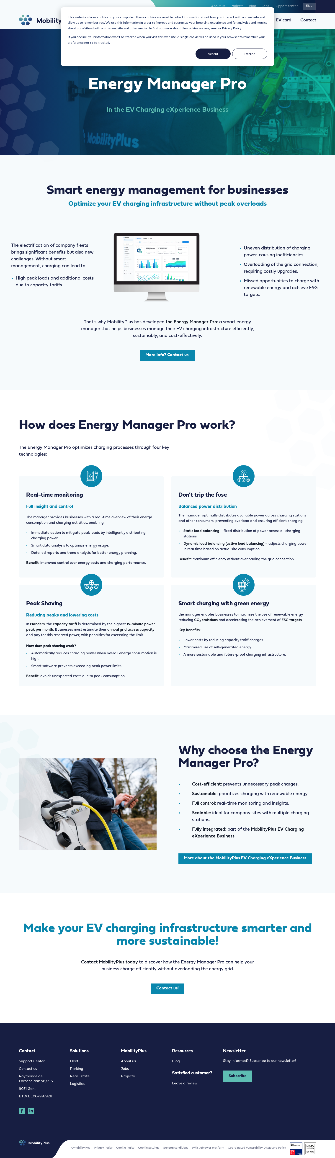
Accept (213, 54)
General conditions (175, 1147)
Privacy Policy (103, 1147)
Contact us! (167, 988)
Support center (286, 6)
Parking (76, 1069)
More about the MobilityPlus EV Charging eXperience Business (245, 858)
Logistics (77, 1084)
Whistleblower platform (208, 1147)
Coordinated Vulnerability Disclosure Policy (257, 1147)
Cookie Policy (125, 1147)
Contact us (28, 1069)
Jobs (265, 6)
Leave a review (184, 1083)
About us (218, 6)
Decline (250, 54)
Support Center (32, 1061)
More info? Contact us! (167, 355)
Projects (237, 6)
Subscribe (237, 1076)
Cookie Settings (148, 1147)
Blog (252, 6)
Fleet (74, 1061)
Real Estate (80, 1076)
